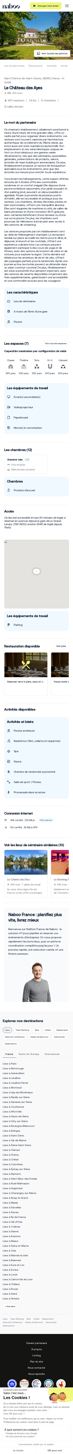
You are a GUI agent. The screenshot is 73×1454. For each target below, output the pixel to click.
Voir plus (61, 646)
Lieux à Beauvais (12, 1260)
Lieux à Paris (9, 1063)
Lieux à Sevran (11, 1212)
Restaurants (62, 1030)
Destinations (11, 1044)
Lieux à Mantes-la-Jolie (15, 1255)
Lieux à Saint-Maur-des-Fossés (20, 1178)
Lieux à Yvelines (11, 1226)
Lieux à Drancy (11, 1154)
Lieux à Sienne (11, 1231)
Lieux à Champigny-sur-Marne (19, 1193)
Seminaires (59, 1037)
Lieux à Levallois (11, 1078)
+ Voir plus (10, 1306)
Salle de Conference (14, 1037)
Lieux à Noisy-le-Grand (15, 1197)
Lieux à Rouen (10, 1289)
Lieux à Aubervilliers (13, 1073)
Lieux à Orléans (11, 1284)
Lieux (7, 1030)
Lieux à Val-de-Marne (14, 1140)
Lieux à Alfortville (12, 1111)
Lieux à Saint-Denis (13, 1135)
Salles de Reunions (39, 1037)
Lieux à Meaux (10, 1241)
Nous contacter (36, 1367)
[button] (36, 571)
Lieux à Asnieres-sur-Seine (17, 1102)
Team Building (22, 1030)
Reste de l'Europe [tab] (29, 1054)
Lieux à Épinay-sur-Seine (16, 1169)
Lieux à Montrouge (13, 1068)
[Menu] (66, 5)
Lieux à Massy (10, 1202)
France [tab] (9, 1054)
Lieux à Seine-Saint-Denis (17, 1145)
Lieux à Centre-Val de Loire (17, 1279)
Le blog (36, 1355)
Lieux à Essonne (11, 1236)
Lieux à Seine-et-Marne (16, 1245)
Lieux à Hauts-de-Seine (16, 1116)
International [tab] (52, 1054)
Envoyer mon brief (48, 5)
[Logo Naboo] (11, 6)
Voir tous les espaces (56, 343)
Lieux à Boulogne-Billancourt (19, 1126)
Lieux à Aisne (10, 1293)
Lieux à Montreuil (12, 1087)
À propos (36, 1349)
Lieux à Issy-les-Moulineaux (18, 1092)
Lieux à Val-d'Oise (12, 1221)
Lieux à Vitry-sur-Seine (15, 1121)
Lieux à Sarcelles (12, 1207)
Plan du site (36, 1361)
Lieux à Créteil (10, 1159)
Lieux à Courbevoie (13, 1106)
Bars (37, 1030)
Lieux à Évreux (10, 1269)
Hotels (48, 1030)
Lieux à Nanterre (12, 1174)
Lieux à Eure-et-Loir (13, 1265)
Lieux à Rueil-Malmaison (16, 1183)
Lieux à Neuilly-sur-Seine (16, 1097)
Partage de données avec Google (21, 1433)
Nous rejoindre (37, 1373)
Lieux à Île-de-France (14, 1217)
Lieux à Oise (9, 1250)
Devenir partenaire (36, 1343)
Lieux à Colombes (13, 1164)
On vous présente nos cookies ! (20, 1436)
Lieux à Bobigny (11, 1130)
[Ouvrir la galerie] (36, 36)
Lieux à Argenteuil (12, 1188)
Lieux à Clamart (11, 1150)
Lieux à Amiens (11, 1298)
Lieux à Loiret (10, 1274)
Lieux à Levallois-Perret (15, 1082)
